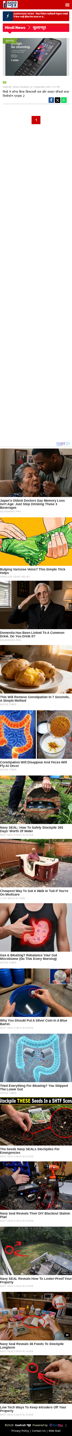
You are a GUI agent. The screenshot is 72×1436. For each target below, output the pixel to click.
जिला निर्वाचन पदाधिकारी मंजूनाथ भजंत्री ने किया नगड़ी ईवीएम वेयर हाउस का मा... (40, 15)
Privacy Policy (20, 1430)
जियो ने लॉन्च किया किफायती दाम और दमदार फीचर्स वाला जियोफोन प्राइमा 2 (36, 94)
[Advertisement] (36, 160)
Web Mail (55, 1430)
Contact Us (39, 1430)
